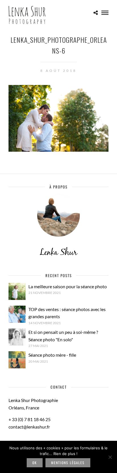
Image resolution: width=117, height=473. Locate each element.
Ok (34, 462)
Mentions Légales (68, 462)
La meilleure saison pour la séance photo (67, 286)
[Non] (110, 457)
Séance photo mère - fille (52, 355)
